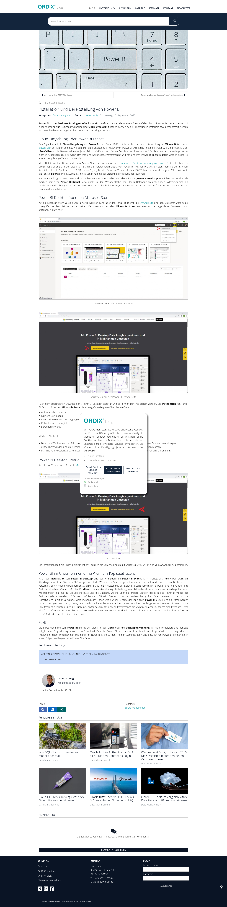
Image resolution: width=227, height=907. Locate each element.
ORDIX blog (44, 875)
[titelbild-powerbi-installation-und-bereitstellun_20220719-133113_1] (113, 59)
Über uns (43, 866)
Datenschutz (54, 901)
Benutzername (151, 865)
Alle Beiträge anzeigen (69, 682)
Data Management (63, 115)
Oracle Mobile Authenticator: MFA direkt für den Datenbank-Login (111, 754)
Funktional (92, 482)
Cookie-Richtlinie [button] (95, 456)
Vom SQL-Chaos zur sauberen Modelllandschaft (58, 754)
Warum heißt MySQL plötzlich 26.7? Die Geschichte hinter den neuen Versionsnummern (164, 755)
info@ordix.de (105, 881)
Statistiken (92, 486)
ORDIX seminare (47, 871)
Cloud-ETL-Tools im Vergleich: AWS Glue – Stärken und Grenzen (61, 798)
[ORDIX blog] (50, 6)
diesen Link (45, 147)
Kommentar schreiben (113, 850)
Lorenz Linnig (91, 115)
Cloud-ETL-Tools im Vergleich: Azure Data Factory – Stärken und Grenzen (164, 798)
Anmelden (166, 886)
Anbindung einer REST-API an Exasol (58, 95)
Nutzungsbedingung (70, 901)
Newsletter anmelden (49, 880)
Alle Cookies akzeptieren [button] (113, 470)
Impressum (42, 901)
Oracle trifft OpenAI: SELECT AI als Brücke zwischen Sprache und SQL (112, 798)
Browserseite (146, 202)
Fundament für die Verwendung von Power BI (144, 163)
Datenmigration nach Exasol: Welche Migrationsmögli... (162, 95)
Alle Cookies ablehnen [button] (133, 470)
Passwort (148, 874)
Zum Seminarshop (52, 659)
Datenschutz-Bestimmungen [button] (102, 460)
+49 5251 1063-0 (104, 878)
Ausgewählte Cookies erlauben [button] (93, 470)
